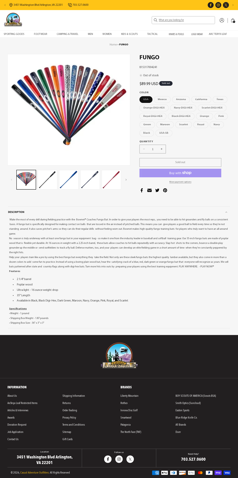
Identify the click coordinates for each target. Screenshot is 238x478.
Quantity (146, 141)
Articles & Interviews (17, 410)
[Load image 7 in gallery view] (111, 179)
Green (149, 125)
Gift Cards (67, 439)
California (203, 100)
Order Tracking (69, 410)
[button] (183, 20)
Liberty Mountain (129, 396)
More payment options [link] (180, 182)
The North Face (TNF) (130, 432)
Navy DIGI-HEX (185, 108)
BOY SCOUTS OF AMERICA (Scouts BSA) (196, 396)
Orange (206, 117)
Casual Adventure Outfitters (34, 473)
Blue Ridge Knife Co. (186, 418)
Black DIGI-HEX (183, 117)
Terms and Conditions (73, 425)
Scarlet (185, 125)
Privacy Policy (69, 418)
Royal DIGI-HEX (154, 117)
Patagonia (125, 425)
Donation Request (16, 425)
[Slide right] (126, 180)
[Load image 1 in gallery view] (26, 179)
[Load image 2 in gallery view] (47, 179)
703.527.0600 (81, 5)
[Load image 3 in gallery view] (68, 179)
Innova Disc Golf (129, 410)
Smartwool (125, 418)
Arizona (183, 100)
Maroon (167, 125)
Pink (223, 117)
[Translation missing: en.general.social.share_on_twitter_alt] (157, 191)
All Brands (181, 425)
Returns (66, 403)
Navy (219, 125)
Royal (202, 125)
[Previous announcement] (5, 5)
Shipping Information (73, 396)
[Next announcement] (233, 5)
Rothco (124, 403)
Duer (178, 432)
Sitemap (66, 432)
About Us (12, 396)
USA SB (165, 133)
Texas (222, 100)
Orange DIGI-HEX (156, 108)
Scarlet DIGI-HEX (214, 108)
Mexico (164, 100)
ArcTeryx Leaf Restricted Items (22, 403)
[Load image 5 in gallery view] (90, 179)
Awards (11, 418)
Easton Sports (182, 410)
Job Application (15, 432)
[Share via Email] (149, 191)
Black (148, 133)
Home (113, 44)
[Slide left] (11, 180)
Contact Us (12, 439)
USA (147, 100)
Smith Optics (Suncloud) (188, 403)
